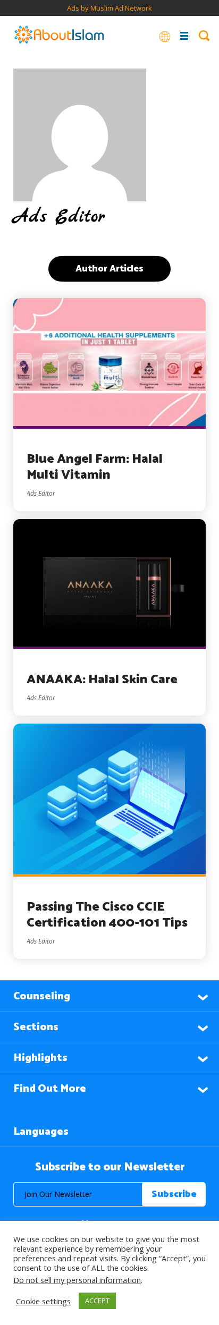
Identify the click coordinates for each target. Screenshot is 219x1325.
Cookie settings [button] (43, 1301)
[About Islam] (59, 36)
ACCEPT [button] (97, 1300)
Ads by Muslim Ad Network (109, 8)
